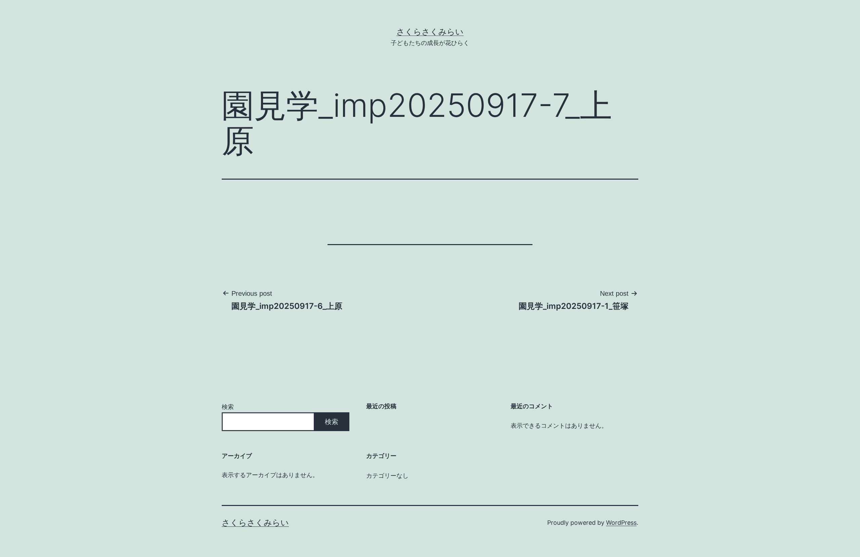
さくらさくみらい (430, 32)
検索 (228, 406)
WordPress (621, 522)
